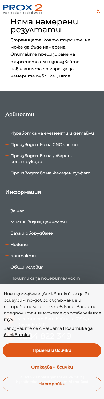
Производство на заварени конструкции (42, 158)
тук (8, 319)
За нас (17, 210)
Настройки (52, 384)
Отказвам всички (52, 367)
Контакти (23, 255)
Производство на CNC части (44, 144)
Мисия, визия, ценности (38, 222)
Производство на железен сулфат (50, 173)
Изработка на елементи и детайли (52, 133)
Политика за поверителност (45, 278)
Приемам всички (52, 350)
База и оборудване (31, 233)
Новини (19, 244)
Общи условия (27, 267)
